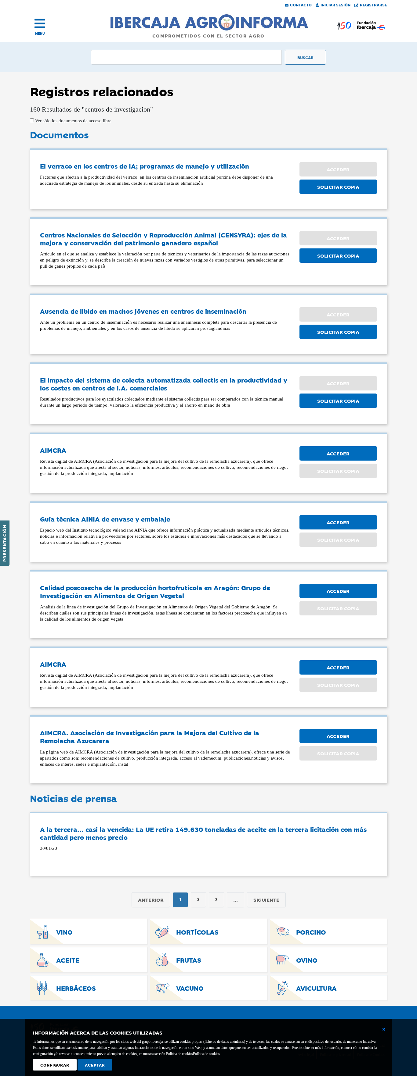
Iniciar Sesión (335, 4)
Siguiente (266, 899)
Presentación (4, 543)
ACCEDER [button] (338, 453)
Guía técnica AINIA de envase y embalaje (105, 518)
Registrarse (373, 4)
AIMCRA (53, 449)
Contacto (301, 4)
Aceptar (95, 1064)
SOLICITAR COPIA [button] (338, 186)
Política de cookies (206, 1054)
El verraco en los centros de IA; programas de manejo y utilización (144, 165)
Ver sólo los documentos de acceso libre (72, 120)
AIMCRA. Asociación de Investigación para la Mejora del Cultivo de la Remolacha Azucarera (149, 736)
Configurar (54, 1064)
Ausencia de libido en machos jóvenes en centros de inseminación (143, 310)
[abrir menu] (40, 23)
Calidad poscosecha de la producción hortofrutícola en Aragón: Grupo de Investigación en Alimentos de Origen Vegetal (155, 591)
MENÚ (40, 33)
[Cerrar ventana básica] (384, 1029)
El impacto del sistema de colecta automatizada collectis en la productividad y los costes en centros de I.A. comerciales (163, 383)
